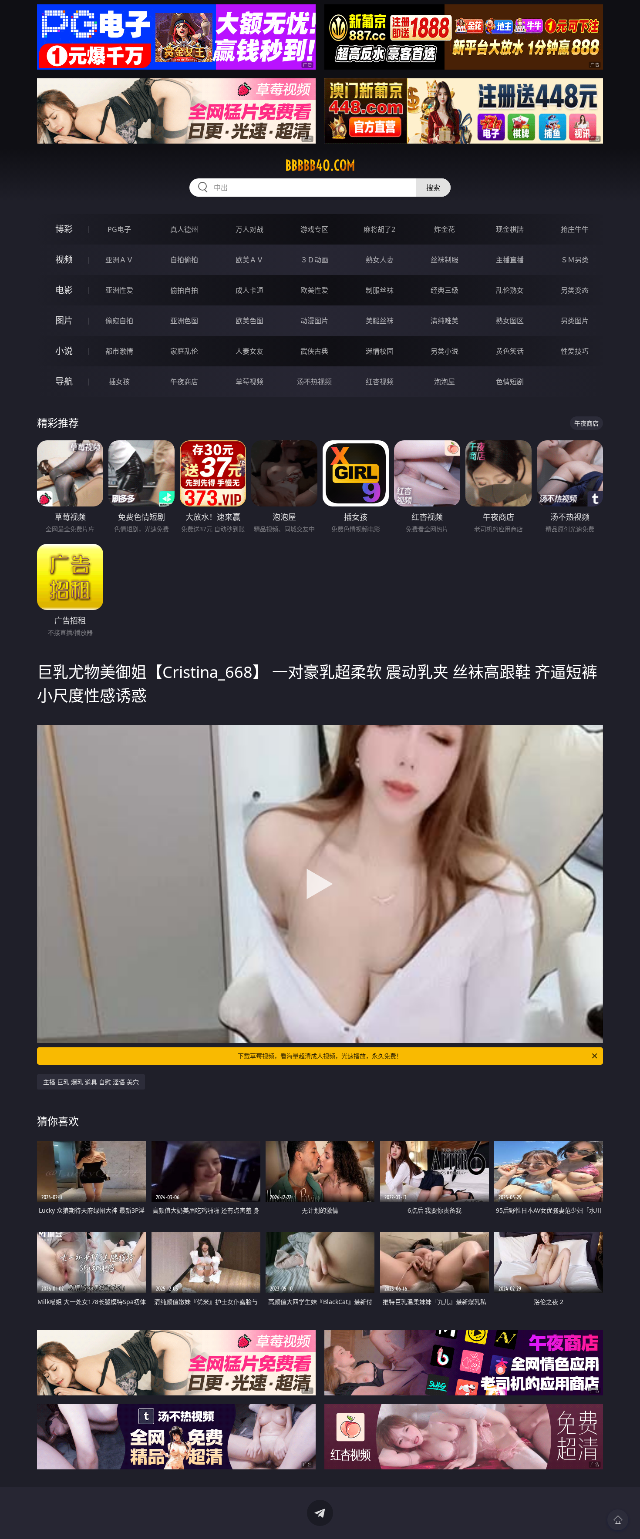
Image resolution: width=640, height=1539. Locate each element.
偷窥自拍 (119, 320)
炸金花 (444, 229)
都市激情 (119, 351)
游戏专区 (314, 229)
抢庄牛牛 (575, 229)
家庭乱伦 (184, 351)
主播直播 (510, 260)
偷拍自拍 (184, 290)
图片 (64, 320)
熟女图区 (510, 320)
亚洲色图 (184, 320)
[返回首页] (617, 1519)
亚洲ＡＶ (119, 260)
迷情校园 (380, 351)
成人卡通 (249, 290)
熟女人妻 (380, 260)
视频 (64, 259)
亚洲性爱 (119, 290)
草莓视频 (249, 381)
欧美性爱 (314, 290)
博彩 (64, 229)
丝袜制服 (444, 260)
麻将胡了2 (379, 229)
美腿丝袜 (380, 320)
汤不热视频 (314, 381)
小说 (64, 351)
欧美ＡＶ (249, 260)
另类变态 (575, 290)
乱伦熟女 (510, 290)
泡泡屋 (444, 381)
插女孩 (119, 381)
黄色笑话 (510, 351)
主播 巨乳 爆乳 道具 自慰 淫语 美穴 (91, 1082)
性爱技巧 (575, 351)
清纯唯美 (444, 320)
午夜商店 (184, 381)
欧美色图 (249, 320)
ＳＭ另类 (575, 260)
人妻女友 (249, 351)
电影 (64, 290)
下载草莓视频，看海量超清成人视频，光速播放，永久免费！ (320, 1056)
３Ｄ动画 (314, 260)
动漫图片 (314, 320)
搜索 (433, 187)
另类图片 (575, 320)
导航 (64, 381)
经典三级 (444, 290)
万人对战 (249, 229)
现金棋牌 (510, 229)
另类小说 (444, 351)
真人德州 (184, 229)
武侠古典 (314, 351)
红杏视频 (380, 381)
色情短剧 (510, 381)
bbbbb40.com (320, 165)
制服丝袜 (380, 290)
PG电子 (119, 229)
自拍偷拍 (184, 260)
